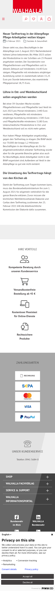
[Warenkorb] (49, 19)
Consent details (9, 569)
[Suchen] (25, 19)
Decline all (27, 582)
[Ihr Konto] (41, 19)
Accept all (27, 576)
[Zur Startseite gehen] (27, 6)
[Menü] (3, 19)
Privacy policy (31, 569)
